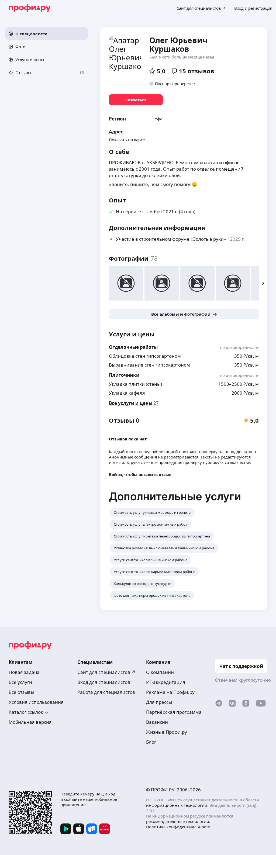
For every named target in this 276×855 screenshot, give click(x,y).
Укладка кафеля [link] (127, 393)
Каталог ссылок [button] (26, 712)
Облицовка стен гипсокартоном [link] (145, 356)
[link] (136, 99)
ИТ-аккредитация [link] (165, 682)
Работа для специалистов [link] (106, 692)
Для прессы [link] (159, 702)
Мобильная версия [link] (30, 722)
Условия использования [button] (36, 702)
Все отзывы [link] (21, 692)
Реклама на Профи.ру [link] (170, 692)
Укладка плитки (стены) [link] (135, 384)
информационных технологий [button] (176, 805)
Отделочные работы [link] (133, 347)
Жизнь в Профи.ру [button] (166, 732)
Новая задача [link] (24, 672)
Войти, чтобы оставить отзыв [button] (140, 474)
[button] (46, 33)
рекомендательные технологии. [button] (178, 821)
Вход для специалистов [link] (103, 682)
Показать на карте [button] (127, 139)
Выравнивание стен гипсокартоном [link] (149, 365)
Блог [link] (151, 742)
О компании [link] (160, 672)
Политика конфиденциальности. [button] (179, 826)
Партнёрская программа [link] (174, 712)
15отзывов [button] (196, 71)
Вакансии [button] (157, 722)
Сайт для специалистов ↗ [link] (106, 672)
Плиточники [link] (124, 375)
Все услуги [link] (20, 682)
